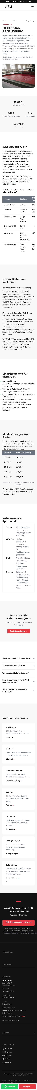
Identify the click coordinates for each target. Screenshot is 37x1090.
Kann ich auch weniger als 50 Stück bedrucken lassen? (18, 681)
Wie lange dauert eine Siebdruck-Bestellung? (18, 690)
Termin (23, 1016)
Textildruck (14, 21)
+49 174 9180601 (8, 998)
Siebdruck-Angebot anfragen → (19, 923)
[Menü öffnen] (32, 7)
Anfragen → (27, 1086)
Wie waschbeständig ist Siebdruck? (18, 673)
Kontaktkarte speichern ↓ (10, 1020)
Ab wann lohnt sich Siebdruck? (18, 665)
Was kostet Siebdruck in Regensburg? (18, 658)
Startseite (5, 21)
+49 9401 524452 (8, 991)
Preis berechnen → (18, 631)
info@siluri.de (6, 1004)
